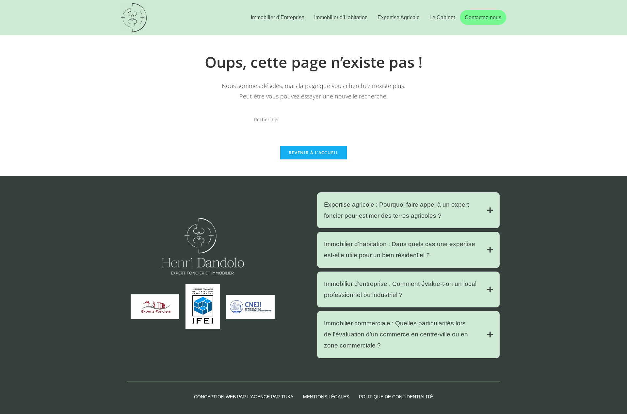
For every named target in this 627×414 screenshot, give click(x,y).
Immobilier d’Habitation (341, 17)
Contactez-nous (483, 17)
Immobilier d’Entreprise (277, 17)
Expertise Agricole (399, 17)
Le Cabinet (442, 17)
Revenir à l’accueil (313, 152)
